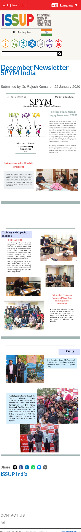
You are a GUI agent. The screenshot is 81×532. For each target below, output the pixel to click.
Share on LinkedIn (27, 467)
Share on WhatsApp (33, 467)
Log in (5, 5)
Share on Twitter (14, 467)
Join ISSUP (19, 5)
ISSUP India (14, 474)
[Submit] (59, 53)
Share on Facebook (21, 467)
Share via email (45, 467)
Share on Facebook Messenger (39, 467)
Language (66, 5)
